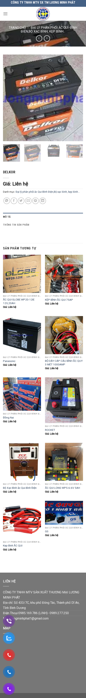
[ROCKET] (64, 400)
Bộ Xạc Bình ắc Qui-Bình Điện (20, 487)
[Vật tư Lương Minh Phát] (43, 14)
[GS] (64, 512)
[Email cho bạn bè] (28, 200)
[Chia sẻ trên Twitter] (21, 200)
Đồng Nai (8, 417)
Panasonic (9, 361)
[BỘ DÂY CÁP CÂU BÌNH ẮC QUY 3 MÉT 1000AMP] (64, 335)
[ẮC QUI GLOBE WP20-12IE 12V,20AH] (22, 274)
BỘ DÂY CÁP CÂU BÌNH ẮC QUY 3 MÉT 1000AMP (64, 362)
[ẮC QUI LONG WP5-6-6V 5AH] (64, 462)
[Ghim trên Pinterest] (35, 200)
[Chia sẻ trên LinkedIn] (42, 200)
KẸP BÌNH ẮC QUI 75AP (59, 299)
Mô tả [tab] (7, 216)
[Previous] (9, 98)
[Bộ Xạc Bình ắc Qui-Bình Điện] (22, 462)
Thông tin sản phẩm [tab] (16, 224)
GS (46, 531)
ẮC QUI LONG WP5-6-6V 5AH (62, 487)
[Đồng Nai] (22, 394)
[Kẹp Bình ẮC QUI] (22, 520)
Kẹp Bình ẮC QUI (12, 545)
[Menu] (5, 14)
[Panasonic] (22, 335)
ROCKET (50, 429)
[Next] (76, 98)
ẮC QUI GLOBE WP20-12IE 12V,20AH (18, 301)
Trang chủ (17, 28)
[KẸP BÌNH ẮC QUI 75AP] (64, 274)
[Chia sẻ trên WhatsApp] (6, 200)
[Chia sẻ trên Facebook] (14, 200)
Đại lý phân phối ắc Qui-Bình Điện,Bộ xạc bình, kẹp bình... (49, 29)
